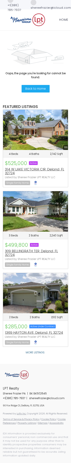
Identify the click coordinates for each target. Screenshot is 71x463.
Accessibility (56, 423)
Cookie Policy (48, 419)
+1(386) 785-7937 (14, 398)
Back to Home (35, 88)
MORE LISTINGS (35, 352)
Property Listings (27, 423)
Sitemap (43, 423)
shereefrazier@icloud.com (47, 398)
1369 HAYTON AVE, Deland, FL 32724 (34, 332)
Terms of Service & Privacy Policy (21, 419)
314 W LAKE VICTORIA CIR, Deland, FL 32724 (34, 171)
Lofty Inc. (21, 413)
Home (63, 20)
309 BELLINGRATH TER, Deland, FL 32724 (31, 253)
